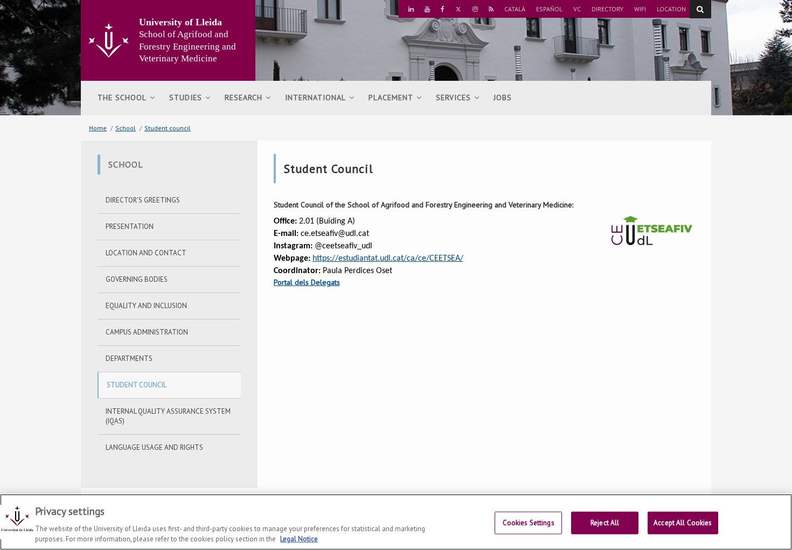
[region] (396, 522)
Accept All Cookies (683, 522)
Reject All (604, 522)
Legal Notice (299, 539)
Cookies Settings (528, 522)
